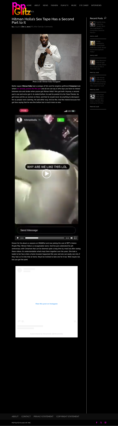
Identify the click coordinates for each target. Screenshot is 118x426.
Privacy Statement (43, 416)
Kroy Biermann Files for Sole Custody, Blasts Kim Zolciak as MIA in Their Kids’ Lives (98, 65)
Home (29, 5)
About (37, 5)
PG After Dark (36, 27)
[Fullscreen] (75, 238)
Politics (30, 12)
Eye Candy (83, 5)
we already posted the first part (29, 89)
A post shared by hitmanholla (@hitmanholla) (46, 334)
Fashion (54, 5)
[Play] (18, 238)
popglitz (17, 27)
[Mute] (71, 238)
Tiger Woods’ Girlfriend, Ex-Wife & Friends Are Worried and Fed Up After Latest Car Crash (98, 82)
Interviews (96, 5)
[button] (46, 173)
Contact (26, 416)
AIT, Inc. (28, 423)
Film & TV (64, 5)
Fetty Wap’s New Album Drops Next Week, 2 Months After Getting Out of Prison (97, 99)
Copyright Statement (67, 416)
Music (74, 5)
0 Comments (48, 27)
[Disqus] (46, 370)
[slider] (44, 238)
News (45, 5)
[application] (46, 173)
